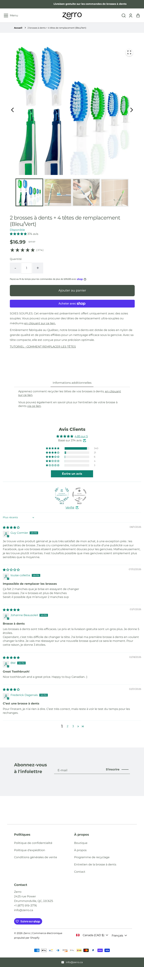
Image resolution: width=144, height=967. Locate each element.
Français (117, 935)
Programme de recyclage (92, 857)
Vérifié (70, 507)
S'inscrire (112, 769)
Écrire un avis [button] (72, 473)
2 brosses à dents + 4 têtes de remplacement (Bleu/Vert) (57, 27)
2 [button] (67, 726)
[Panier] (138, 15)
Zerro (26, 933)
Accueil (18, 27)
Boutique (80, 843)
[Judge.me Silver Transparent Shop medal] (79, 495)
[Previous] (13, 110)
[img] (11, 527)
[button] (124, 15)
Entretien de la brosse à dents (95, 864)
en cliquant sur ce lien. (40, 323)
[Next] (131, 110)
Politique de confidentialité (33, 843)
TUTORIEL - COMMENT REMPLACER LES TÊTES (43, 346)
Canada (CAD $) (93, 935)
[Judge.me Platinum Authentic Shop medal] (62, 495)
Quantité (16, 259)
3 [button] (73, 726)
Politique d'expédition (29, 850)
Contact (79, 871)
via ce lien (34, 406)
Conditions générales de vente (35, 857)
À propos (80, 850)
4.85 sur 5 (81, 436)
